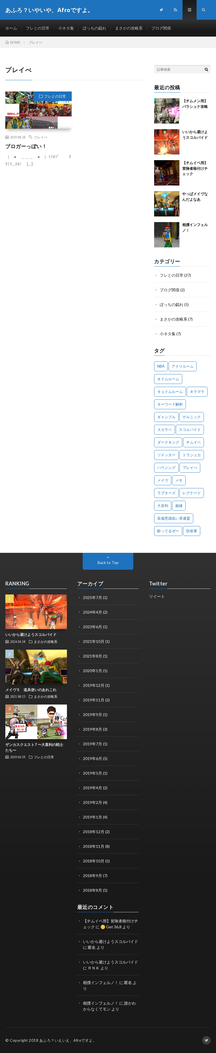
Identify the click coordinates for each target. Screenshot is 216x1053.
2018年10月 (93, 861)
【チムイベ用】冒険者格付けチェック (195, 168)
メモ (179, 480)
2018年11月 (93, 846)
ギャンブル (166, 417)
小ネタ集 (66, 28)
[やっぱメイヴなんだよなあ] (166, 203)
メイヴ (162, 480)
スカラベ (164, 429)
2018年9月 (92, 875)
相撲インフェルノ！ (100, 982)
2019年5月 (92, 773)
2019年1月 (92, 817)
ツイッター (166, 455)
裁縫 (179, 505)
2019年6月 (92, 758)
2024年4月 (92, 612)
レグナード (192, 493)
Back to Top (108, 562)
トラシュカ (192, 455)
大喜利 (162, 505)
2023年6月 (92, 626)
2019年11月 (93, 699)
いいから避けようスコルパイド (31, 634)
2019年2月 (92, 802)
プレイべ (40, 137)
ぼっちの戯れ (94, 28)
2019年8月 (92, 729)
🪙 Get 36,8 (111, 926)
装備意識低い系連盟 (173, 518)
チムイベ (193, 442)
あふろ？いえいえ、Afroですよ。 (68, 1040)
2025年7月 (92, 597)
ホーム (11, 28)
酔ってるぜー (168, 531)
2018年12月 (93, 831)
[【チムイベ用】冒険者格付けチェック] (166, 172)
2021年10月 (93, 641)
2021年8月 (92, 656)
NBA (161, 366)
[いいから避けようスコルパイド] (166, 142)
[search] (206, 69)
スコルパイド (190, 429)
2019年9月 (92, 714)
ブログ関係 (161, 28)
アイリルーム (183, 366)
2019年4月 (92, 787)
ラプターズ (166, 493)
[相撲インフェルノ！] (166, 234)
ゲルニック (192, 417)
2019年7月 (92, 743)
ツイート (157, 596)
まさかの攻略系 (129, 28)
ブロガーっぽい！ (26, 146)
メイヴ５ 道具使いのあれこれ (31, 689)
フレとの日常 (38, 28)
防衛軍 (191, 531)
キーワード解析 (170, 404)
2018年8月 (92, 890)
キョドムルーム (170, 391)
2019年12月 (93, 685)
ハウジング (166, 467)
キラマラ (197, 391)
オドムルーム (168, 379)
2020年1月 (92, 670)
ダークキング (168, 442)
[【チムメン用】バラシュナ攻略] (166, 111)
